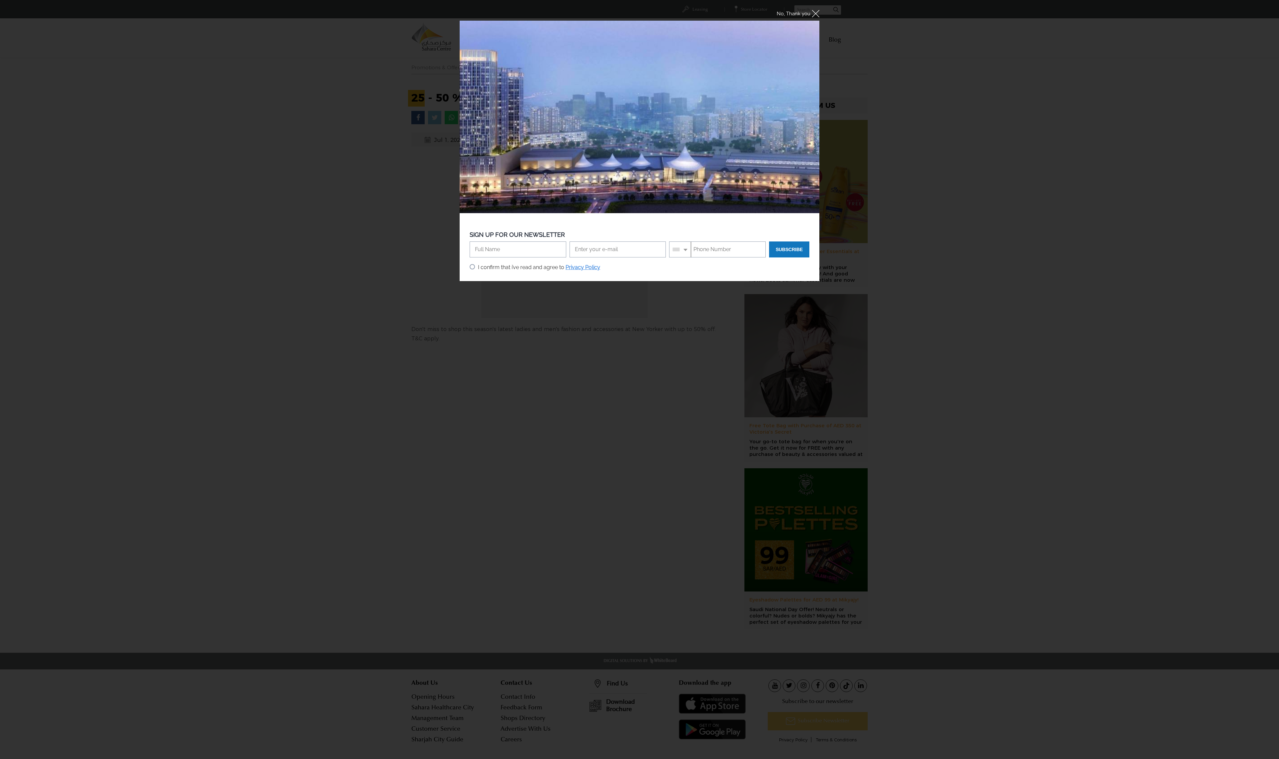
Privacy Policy (583, 267)
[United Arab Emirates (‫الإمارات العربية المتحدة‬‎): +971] (680, 249)
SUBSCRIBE (789, 249)
